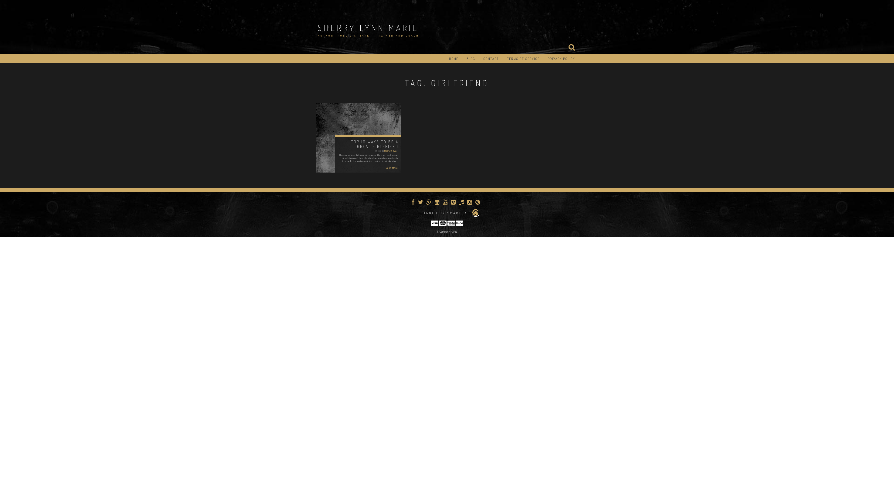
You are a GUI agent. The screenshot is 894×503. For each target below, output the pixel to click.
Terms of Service (523, 59)
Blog (471, 59)
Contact (491, 59)
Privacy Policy (561, 59)
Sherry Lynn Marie (368, 27)
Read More (392, 168)
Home (453, 59)
